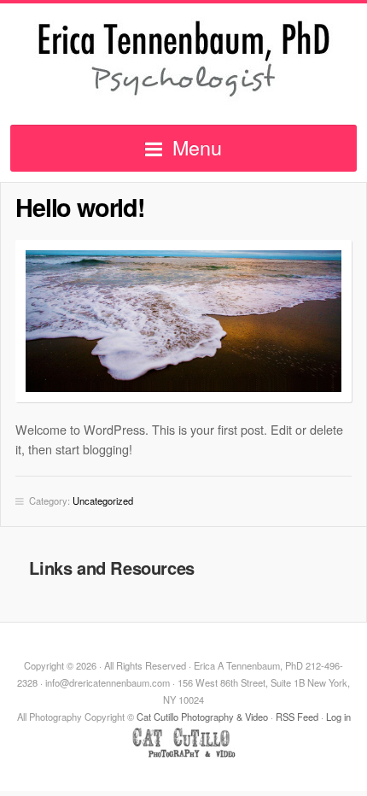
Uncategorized (103, 500)
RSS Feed (297, 716)
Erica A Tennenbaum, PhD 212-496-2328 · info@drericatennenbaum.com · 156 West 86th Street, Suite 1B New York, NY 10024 (183, 58)
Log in (338, 716)
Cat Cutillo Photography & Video (202, 716)
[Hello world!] (183, 321)
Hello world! (80, 207)
